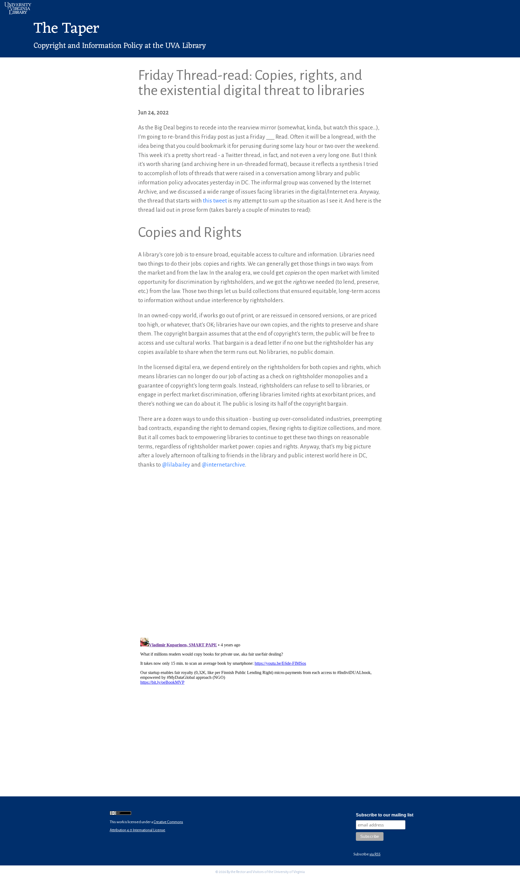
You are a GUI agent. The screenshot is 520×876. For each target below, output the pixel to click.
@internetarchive (223, 465)
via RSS (375, 854)
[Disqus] (260, 552)
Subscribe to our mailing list (384, 815)
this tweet (215, 201)
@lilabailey (176, 465)
